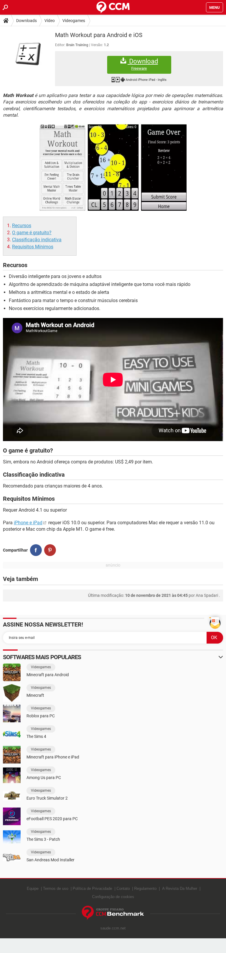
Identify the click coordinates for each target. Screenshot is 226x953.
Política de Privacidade (92, 888)
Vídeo (49, 20)
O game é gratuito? (31, 232)
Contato (123, 888)
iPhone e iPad (28, 522)
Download (143, 64)
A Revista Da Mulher (179, 888)
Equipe (33, 888)
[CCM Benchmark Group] (113, 913)
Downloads (26, 20)
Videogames (73, 20)
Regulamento (145, 888)
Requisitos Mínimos (32, 246)
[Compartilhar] (36, 550)
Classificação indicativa (37, 239)
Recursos (21, 225)
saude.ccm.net (113, 928)
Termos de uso (55, 888)
